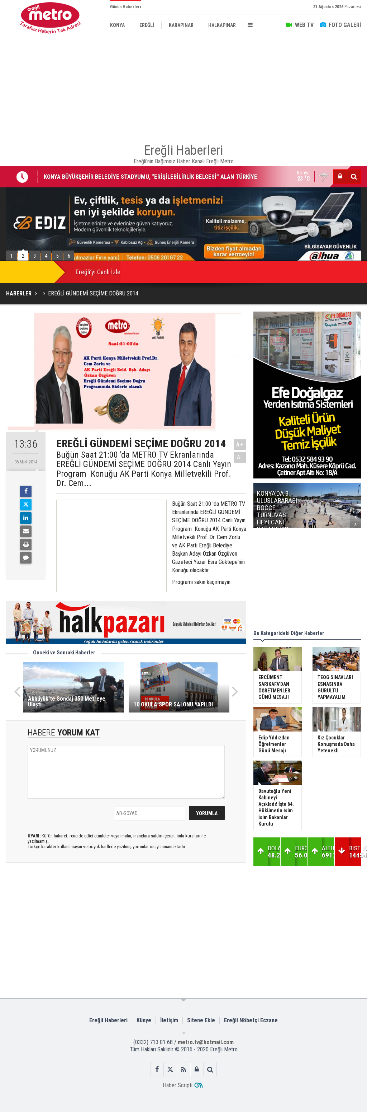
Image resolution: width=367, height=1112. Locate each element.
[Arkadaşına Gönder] (26, 531)
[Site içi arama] (354, 176)
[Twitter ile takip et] (170, 1069)
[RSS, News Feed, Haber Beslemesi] (183, 1069)
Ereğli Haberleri (108, 1020)
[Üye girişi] (340, 176)
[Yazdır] (26, 544)
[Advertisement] (183, 86)
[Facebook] (26, 491)
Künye (144, 1020)
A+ (240, 444)
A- (240, 457)
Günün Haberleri (125, 6)
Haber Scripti (177, 1085)
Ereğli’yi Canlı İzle (98, 272)
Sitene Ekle (201, 1020)
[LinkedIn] (26, 518)
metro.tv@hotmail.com (206, 1042)
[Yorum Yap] (26, 558)
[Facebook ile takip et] (157, 1069)
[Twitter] (26, 504)
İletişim (169, 1020)
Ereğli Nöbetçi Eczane (251, 1020)
